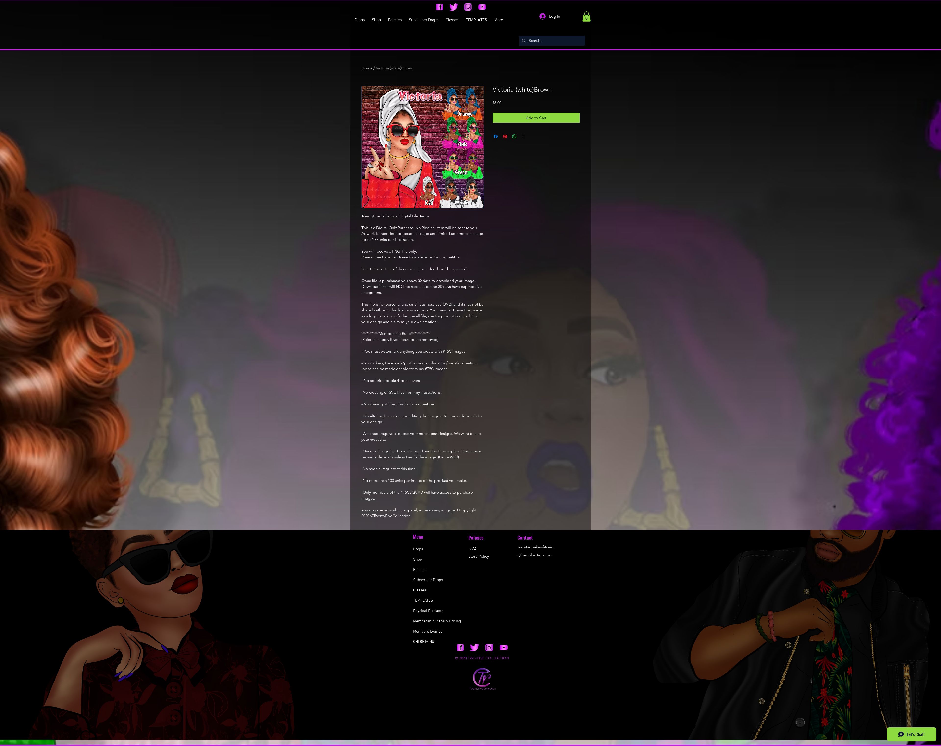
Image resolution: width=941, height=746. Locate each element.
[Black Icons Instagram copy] (467, 7)
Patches (420, 569)
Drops (418, 549)
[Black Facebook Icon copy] (439, 7)
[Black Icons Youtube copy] (482, 7)
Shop (417, 559)
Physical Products (428, 611)
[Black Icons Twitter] (453, 7)
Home (366, 68)
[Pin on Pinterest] (505, 136)
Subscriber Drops (428, 580)
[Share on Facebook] (496, 136)
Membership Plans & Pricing (437, 621)
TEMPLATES (423, 600)
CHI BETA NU (423, 641)
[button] (586, 16)
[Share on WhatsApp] (514, 136)
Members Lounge (427, 631)
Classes (419, 590)
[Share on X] (524, 136)
